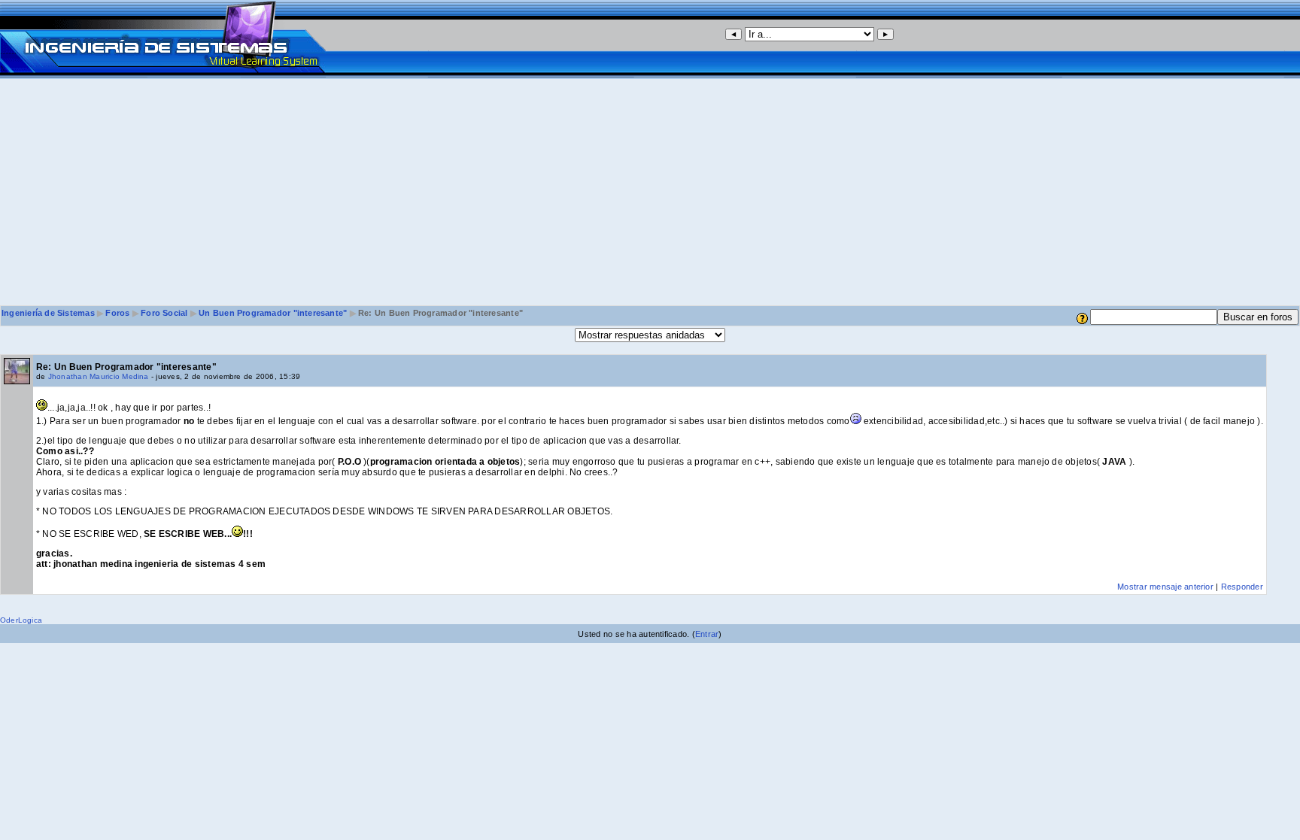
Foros (117, 312)
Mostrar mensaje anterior (1165, 586)
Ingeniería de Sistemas (48, 312)
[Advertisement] (650, 191)
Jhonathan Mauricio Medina (98, 376)
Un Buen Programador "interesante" (273, 312)
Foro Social (164, 312)
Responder (1242, 586)
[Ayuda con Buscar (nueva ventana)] (1082, 318)
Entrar (706, 633)
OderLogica (21, 620)
